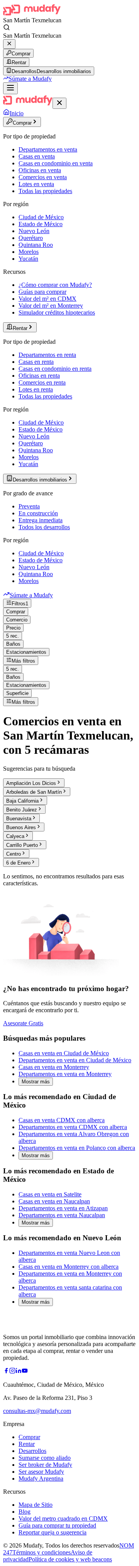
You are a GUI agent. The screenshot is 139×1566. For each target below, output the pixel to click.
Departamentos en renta (47, 355)
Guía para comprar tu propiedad (57, 1525)
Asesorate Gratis (23, 1023)
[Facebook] (6, 1371)
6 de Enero (18, 863)
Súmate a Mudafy (30, 78)
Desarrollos (32, 1451)
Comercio (16, 620)
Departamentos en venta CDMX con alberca (73, 1127)
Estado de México (41, 224)
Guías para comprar (42, 291)
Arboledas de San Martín (34, 792)
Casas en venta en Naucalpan (54, 1201)
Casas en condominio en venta (56, 163)
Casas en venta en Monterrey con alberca (69, 1266)
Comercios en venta (43, 177)
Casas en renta (36, 361)
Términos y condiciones (41, 1552)
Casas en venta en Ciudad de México (64, 1053)
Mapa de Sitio (36, 1504)
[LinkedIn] (18, 1371)
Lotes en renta (36, 389)
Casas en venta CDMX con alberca (62, 1120)
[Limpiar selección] (9, 44)
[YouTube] (25, 1371)
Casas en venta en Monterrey (54, 1067)
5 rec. (12, 636)
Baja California (22, 801)
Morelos (29, 251)
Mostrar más (36, 1082)
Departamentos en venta (48, 149)
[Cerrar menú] (59, 103)
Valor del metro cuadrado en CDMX (63, 1518)
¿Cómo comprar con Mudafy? (55, 285)
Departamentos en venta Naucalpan (62, 1215)
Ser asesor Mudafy (41, 1471)
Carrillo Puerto (22, 845)
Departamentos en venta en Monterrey (65, 1074)
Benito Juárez (21, 810)
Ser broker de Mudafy (45, 1464)
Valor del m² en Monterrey (51, 305)
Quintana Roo (36, 245)
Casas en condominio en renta (55, 368)
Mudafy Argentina (41, 1478)
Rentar (19, 62)
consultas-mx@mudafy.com (37, 1411)
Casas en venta (37, 156)
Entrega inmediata (41, 520)
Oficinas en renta (39, 375)
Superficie (17, 693)
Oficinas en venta (40, 170)
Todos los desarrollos (44, 527)
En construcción (38, 513)
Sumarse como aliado (45, 1457)
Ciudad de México (41, 217)
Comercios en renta (42, 382)
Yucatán (28, 258)
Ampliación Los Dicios (31, 783)
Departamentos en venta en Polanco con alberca (77, 1148)
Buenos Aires (21, 827)
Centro (13, 854)
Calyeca (15, 836)
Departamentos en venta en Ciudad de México (75, 1060)
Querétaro (31, 238)
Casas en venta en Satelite (50, 1194)
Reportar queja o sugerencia (52, 1532)
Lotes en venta (36, 184)
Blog (25, 1511)
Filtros (20, 603)
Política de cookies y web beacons (70, 1559)
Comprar (21, 54)
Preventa (29, 506)
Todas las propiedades (45, 191)
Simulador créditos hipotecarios (57, 312)
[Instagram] (12, 1371)
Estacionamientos (26, 652)
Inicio (17, 113)
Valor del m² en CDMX (47, 298)
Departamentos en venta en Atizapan (63, 1208)
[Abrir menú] (10, 88)
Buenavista (18, 818)
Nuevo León (34, 231)
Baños (13, 644)
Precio (13, 628)
